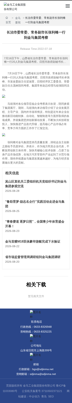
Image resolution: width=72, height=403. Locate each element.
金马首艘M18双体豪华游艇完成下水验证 (32, 241)
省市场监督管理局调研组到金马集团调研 (32, 257)
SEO (51, 396)
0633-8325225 (43, 331)
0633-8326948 (43, 326)
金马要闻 (18, 20)
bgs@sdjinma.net (42, 369)
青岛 (44, 396)
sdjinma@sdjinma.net (43, 374)
